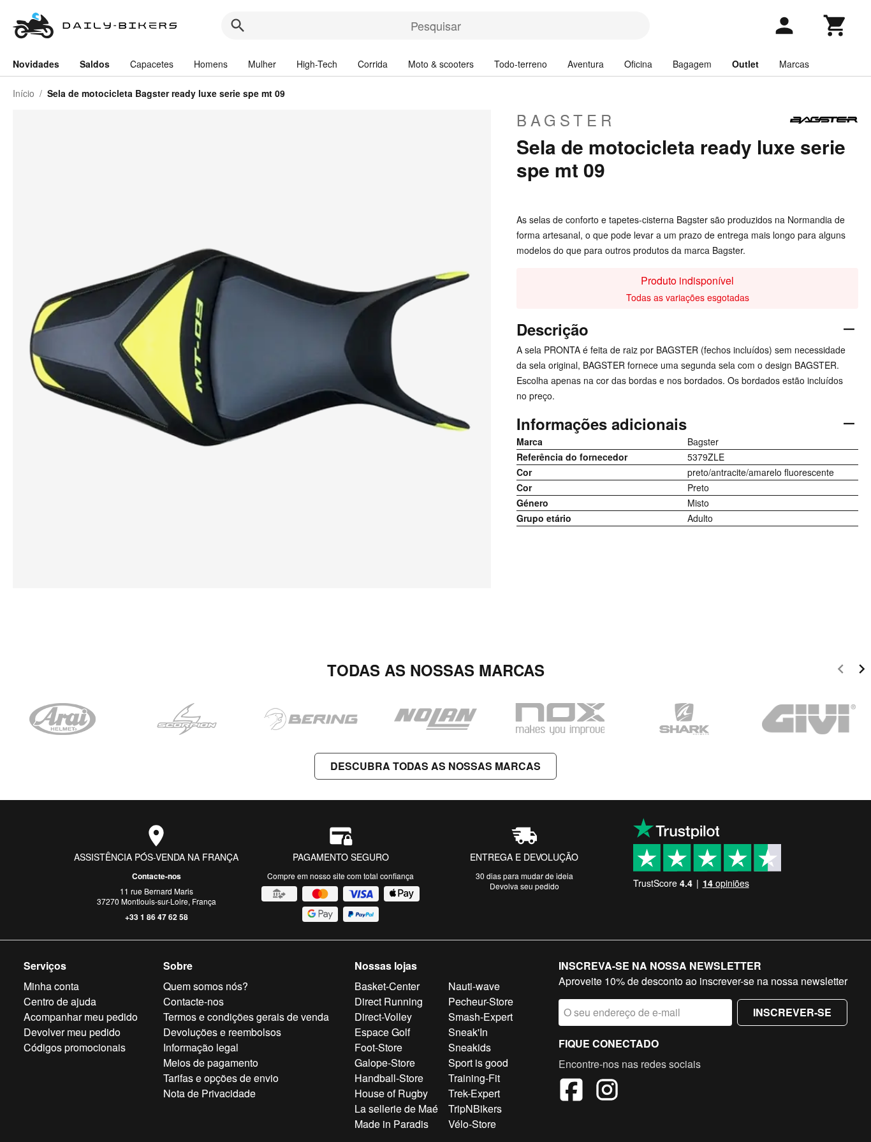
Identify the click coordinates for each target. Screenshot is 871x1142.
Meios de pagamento (210, 1062)
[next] (862, 671)
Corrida (373, 63)
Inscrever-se (792, 1012)
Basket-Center (387, 986)
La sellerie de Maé (396, 1108)
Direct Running (389, 1001)
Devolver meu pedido (72, 1032)
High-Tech (316, 63)
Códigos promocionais (75, 1047)
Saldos (95, 63)
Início (23, 93)
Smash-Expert (480, 1016)
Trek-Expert (474, 1093)
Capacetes (151, 63)
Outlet (745, 63)
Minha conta (51, 986)
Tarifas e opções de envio (221, 1078)
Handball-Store (389, 1078)
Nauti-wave (474, 986)
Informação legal (200, 1047)
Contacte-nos (156, 876)
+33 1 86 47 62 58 (156, 917)
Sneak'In (468, 1032)
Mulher (262, 63)
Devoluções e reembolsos (222, 1032)
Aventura (585, 63)
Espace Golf (382, 1032)
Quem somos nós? (205, 986)
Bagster (565, 120)
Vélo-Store (472, 1123)
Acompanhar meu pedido (81, 1016)
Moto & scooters (441, 63)
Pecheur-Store (480, 1001)
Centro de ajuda (60, 1001)
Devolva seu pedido (524, 885)
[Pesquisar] (238, 25)
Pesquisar (436, 25)
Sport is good (478, 1062)
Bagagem (692, 63)
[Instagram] (607, 1091)
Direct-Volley (383, 1016)
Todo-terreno (520, 63)
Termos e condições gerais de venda (246, 1016)
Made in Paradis (391, 1123)
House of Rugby (391, 1093)
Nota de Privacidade (209, 1093)
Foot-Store (378, 1047)
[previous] (840, 671)
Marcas (794, 63)
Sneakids (469, 1047)
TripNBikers (475, 1108)
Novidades (36, 63)
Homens (211, 63)
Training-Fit (474, 1078)
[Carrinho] (835, 25)
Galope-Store (385, 1062)
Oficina (638, 63)
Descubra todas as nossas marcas (435, 766)
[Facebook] (571, 1091)
